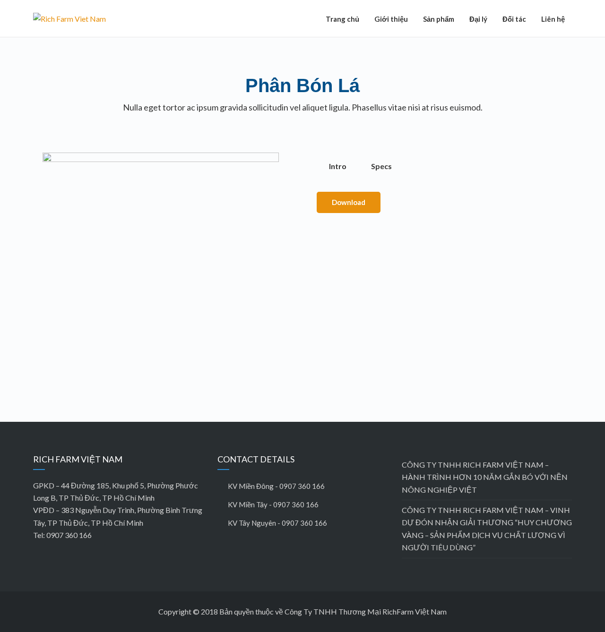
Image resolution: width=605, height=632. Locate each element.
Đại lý (478, 19)
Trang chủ (342, 19)
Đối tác (514, 19)
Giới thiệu (391, 19)
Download (348, 202)
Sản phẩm (438, 19)
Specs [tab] (381, 166)
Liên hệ (553, 19)
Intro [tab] (337, 166)
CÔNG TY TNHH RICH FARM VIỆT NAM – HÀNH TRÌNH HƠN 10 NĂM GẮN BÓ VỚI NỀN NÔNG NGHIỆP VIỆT (485, 477)
